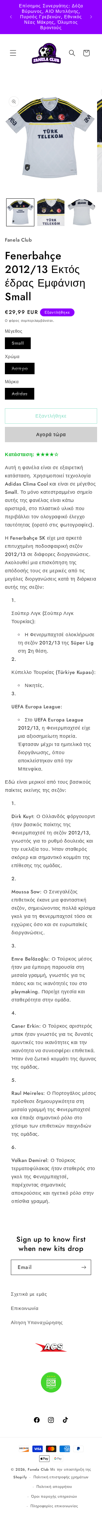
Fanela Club (38, 1469)
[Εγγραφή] (83, 1267)
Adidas (23, 395)
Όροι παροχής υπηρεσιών (54, 1496)
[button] (13, 53)
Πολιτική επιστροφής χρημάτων (61, 1477)
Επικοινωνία (25, 1308)
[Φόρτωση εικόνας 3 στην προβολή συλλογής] (81, 212)
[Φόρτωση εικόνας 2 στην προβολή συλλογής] (51, 212)
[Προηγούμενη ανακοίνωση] (11, 17)
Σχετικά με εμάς (29, 1294)
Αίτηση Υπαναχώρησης (37, 1322)
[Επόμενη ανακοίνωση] (91, 17)
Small (21, 344)
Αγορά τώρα (51, 434)
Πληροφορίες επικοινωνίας (54, 1506)
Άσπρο (23, 369)
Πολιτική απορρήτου (54, 1486)
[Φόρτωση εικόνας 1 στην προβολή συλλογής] (20, 212)
